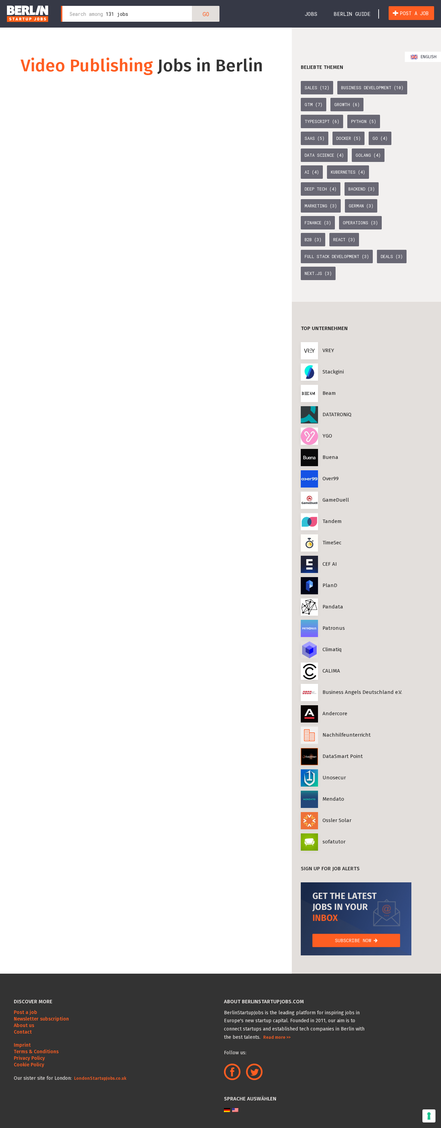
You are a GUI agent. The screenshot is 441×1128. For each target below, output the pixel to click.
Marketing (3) (321, 205)
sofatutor (334, 842)
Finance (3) (318, 222)
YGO (327, 436)
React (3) (344, 239)
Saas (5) (315, 138)
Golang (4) (368, 155)
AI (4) (312, 172)
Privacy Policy (29, 1058)
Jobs (311, 13)
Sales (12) (317, 87)
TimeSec (331, 543)
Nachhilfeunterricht (346, 735)
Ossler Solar (336, 820)
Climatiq (332, 649)
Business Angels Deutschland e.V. (362, 692)
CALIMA (331, 671)
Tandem (332, 521)
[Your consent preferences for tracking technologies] (428, 1115)
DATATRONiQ (336, 414)
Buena (330, 457)
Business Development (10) (372, 87)
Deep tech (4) (321, 189)
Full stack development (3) (337, 256)
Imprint (22, 1045)
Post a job (414, 13)
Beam (329, 393)
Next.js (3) (318, 273)
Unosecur (334, 778)
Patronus (333, 628)
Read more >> (276, 1037)
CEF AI (329, 564)
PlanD (329, 585)
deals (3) (392, 256)
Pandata (332, 607)
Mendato (333, 799)
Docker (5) (348, 138)
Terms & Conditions (36, 1052)
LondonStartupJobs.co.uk (99, 1078)
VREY (328, 350)
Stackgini (333, 372)
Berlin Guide (352, 13)
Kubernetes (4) (348, 172)
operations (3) (360, 222)
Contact (23, 1032)
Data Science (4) (324, 155)
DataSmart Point (342, 756)
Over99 (330, 478)
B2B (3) (313, 239)
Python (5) (363, 121)
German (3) (361, 205)
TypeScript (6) (322, 121)
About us (24, 1025)
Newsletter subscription (41, 1019)
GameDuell (335, 500)
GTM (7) (313, 104)
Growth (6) (347, 104)
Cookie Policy (29, 1065)
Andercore (334, 713)
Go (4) (380, 138)
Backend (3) (361, 189)
